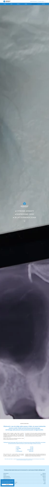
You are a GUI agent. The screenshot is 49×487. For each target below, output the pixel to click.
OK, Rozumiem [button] (7, 484)
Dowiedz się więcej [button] (8, 482)
